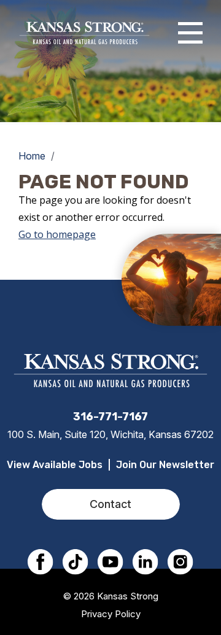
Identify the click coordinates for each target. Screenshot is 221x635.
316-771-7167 (110, 416)
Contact (110, 504)
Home (31, 156)
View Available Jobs (55, 465)
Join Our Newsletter (165, 465)
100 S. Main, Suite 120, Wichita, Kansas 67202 (110, 434)
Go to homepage (57, 234)
